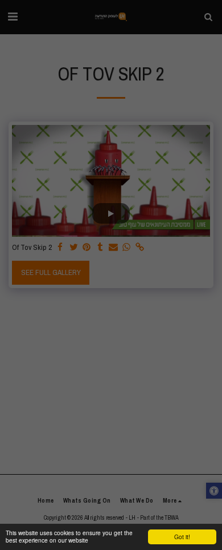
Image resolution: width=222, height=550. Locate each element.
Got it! (182, 536)
